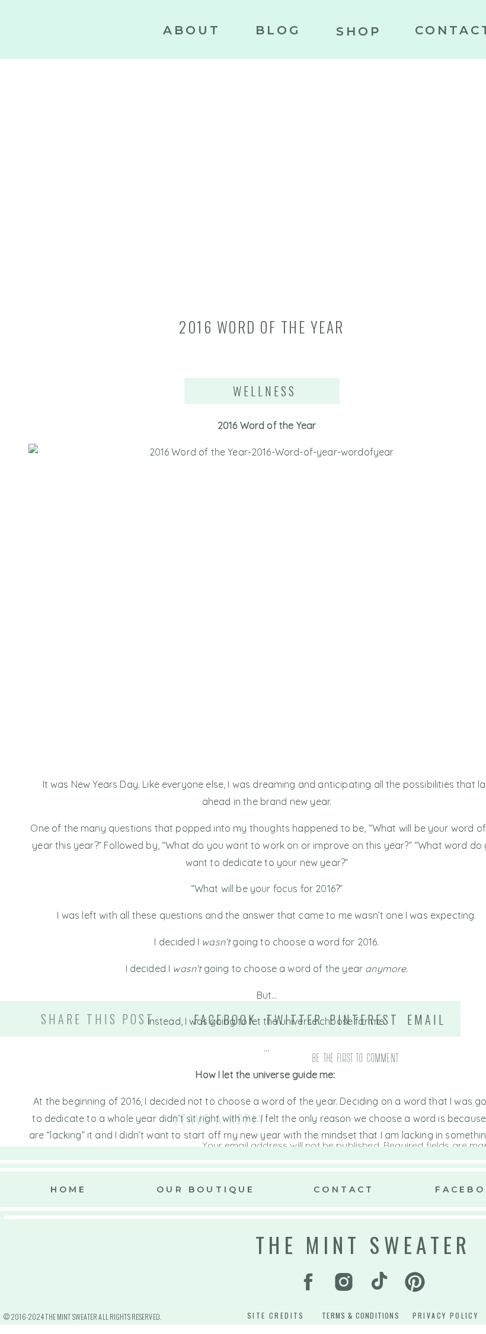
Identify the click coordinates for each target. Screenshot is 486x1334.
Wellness (264, 391)
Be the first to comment (355, 1057)
